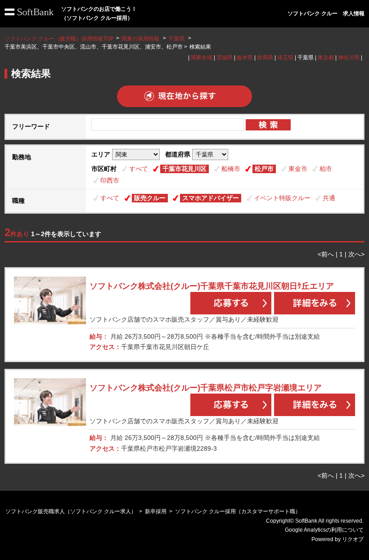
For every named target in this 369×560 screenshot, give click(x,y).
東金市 (297, 168)
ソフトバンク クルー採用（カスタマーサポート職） (238, 511)
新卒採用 (155, 511)
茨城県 (224, 57)
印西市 (109, 180)
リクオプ (353, 539)
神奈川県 (349, 57)
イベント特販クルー (282, 198)
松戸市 (264, 168)
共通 (329, 198)
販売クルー (150, 198)
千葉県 (176, 39)
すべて (138, 168)
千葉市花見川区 (184, 168)
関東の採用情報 (141, 39)
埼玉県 (285, 57)
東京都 (326, 57)
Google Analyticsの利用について (324, 530)
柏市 (326, 168)
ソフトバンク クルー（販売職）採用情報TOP (59, 39)
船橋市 (230, 168)
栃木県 (245, 57)
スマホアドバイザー (210, 198)
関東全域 (201, 57)
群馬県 (265, 57)
